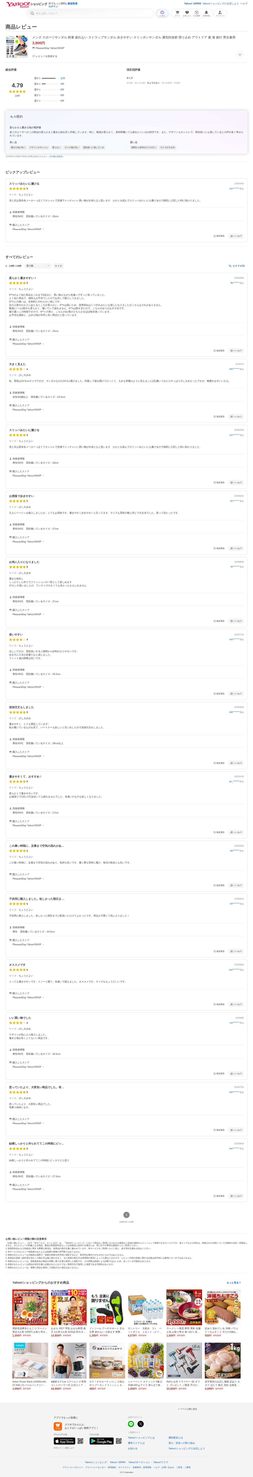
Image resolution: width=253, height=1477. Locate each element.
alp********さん (237, 850)
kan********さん (236, 1148)
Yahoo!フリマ (160, 1462)
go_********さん (236, 781)
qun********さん (236, 969)
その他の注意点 (56, 156)
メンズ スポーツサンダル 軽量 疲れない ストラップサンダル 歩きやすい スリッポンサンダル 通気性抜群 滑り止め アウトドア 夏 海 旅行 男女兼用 (133, 37)
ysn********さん (237, 188)
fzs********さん (237, 501)
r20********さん (237, 904)
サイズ (58, 266)
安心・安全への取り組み (181, 1443)
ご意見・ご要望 (183, 1467)
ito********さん (237, 567)
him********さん (236, 369)
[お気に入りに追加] (239, 54)
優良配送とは (175, 1437)
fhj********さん (237, 283)
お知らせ (133, 1448)
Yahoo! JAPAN (192, 3)
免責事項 (137, 1467)
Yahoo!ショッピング (96, 1462)
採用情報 (147, 1467)
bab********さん (236, 712)
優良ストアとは (136, 1443)
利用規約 (112, 1467)
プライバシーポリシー (72, 1467)
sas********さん (237, 1023)
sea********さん (236, 639)
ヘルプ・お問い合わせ (163, 1467)
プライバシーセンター (95, 1467)
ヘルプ (243, 3)
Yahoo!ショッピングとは (141, 1437)
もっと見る (233, 1282)
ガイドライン (124, 1467)
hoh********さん (236, 1092)
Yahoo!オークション (139, 1462)
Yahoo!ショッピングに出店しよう (220, 3)
